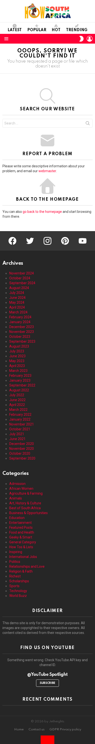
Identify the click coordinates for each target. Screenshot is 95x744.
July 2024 (16, 293)
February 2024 (20, 317)
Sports (14, 586)
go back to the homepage (42, 212)
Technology (18, 591)
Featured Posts (21, 527)
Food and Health (21, 532)
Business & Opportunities (28, 513)
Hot (56, 30)
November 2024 (21, 273)
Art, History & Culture (25, 503)
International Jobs (23, 557)
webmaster (47, 171)
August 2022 (19, 390)
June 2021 (17, 439)
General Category (22, 542)
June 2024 (17, 298)
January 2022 (19, 419)
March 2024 (18, 312)
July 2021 (16, 434)
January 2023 (19, 380)
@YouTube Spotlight (47, 674)
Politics (14, 562)
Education (17, 518)
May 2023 (16, 361)
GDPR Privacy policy (65, 729)
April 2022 (17, 405)
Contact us (36, 729)
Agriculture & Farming (26, 493)
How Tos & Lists (21, 547)
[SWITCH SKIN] (81, 39)
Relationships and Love (27, 566)
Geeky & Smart (20, 537)
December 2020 (21, 444)
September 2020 (22, 458)
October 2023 (19, 337)
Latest (15, 30)
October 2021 (19, 429)
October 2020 (19, 453)
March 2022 (18, 410)
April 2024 (17, 307)
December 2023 (21, 327)
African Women (21, 488)
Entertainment (20, 523)
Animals (15, 498)
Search (88, 124)
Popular (36, 30)
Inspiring (15, 552)
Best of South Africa (25, 508)
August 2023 (19, 346)
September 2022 (22, 385)
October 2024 (19, 278)
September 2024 (22, 283)
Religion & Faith (21, 571)
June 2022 (17, 400)
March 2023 (18, 371)
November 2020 (21, 449)
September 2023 (22, 341)
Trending (76, 30)
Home (19, 729)
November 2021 (21, 424)
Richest (15, 576)
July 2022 (16, 395)
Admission (17, 484)
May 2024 (16, 302)
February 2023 (20, 375)
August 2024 (19, 288)
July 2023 (16, 351)
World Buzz (18, 596)
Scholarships (19, 581)
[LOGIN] (90, 39)
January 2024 (19, 322)
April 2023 (17, 366)
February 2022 (20, 414)
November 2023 (21, 332)
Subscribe (47, 683)
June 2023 (17, 356)
